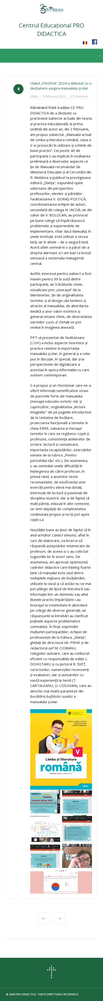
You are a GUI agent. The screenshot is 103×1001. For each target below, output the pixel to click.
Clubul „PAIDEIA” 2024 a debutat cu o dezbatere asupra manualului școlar (61, 86)
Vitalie (34, 96)
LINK (35, 342)
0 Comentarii (79, 96)
